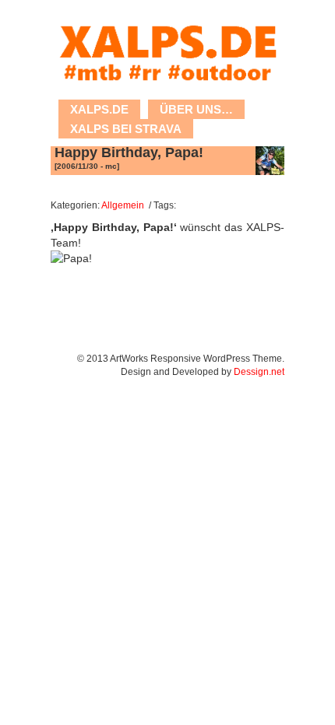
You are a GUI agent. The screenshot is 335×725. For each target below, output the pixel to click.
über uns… (196, 109)
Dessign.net (259, 371)
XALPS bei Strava (126, 128)
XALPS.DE (99, 109)
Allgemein (122, 205)
